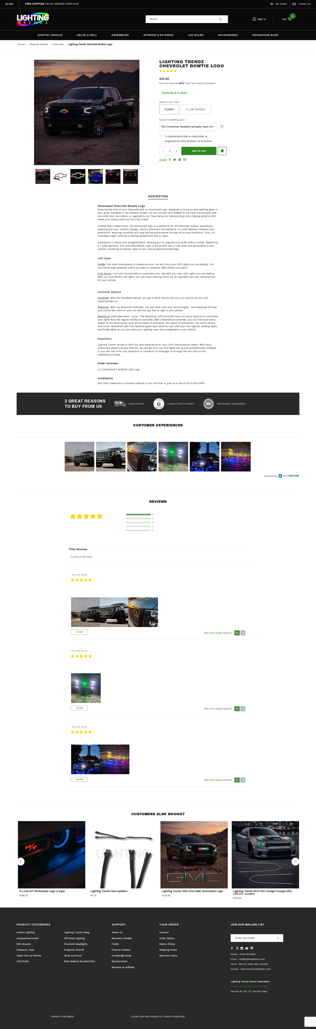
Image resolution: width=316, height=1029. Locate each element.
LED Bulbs (23, 961)
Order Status (166, 938)
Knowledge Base (121, 955)
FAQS (115, 944)
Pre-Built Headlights (76, 944)
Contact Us (304, 4)
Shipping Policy (168, 950)
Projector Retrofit (74, 950)
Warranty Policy (168, 955)
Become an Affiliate (123, 967)
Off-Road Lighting (74, 938)
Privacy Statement (62, 1017)
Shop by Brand (72, 955)
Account (164, 932)
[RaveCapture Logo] (289, 476)
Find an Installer (121, 950)
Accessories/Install (28, 938)
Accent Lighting (26, 932)
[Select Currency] (6, 4)
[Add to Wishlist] (222, 151)
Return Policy (167, 944)
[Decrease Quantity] (162, 151)
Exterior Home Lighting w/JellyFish (249, 986)
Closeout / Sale (25, 950)
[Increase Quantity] (176, 151)
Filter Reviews (78, 549)
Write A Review (185, 71)
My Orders (281, 4)
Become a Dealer (122, 938)
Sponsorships (120, 961)
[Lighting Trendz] (33, 19)
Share (79, 632)
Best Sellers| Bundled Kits (79, 961)
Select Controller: (171, 120)
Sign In (261, 19)
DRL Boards (24, 944)
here (134, 316)
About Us (117, 932)
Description (158, 196)
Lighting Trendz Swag (77, 932)
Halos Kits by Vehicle (29, 955)
